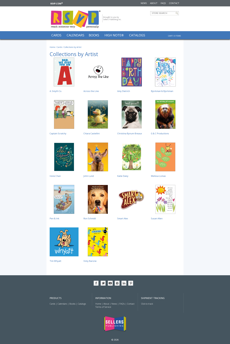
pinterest (131, 283)
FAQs (163, 3)
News (144, 3)
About (153, 3)
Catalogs (137, 35)
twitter (103, 283)
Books (94, 35)
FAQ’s (122, 303)
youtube (110, 283)
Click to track (147, 303)
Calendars (75, 35)
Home (52, 47)
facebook (96, 283)
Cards (56, 35)
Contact (174, 3)
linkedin (124, 283)
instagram (117, 283)
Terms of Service (103, 306)
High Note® (114, 35)
